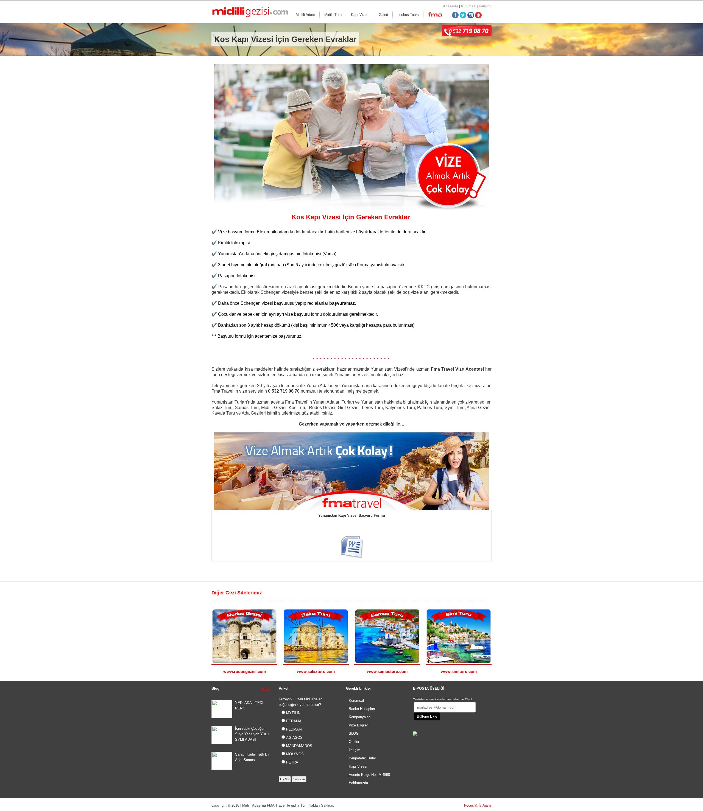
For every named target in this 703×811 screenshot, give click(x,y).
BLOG (354, 733)
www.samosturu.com (387, 671)
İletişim (485, 6)
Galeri (383, 15)
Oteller (354, 742)
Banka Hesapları (362, 709)
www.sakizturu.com (316, 671)
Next (489, 593)
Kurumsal (468, 6)
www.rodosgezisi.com (244, 671)
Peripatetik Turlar (362, 758)
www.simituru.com (459, 671)
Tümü (265, 690)
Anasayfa (450, 6)
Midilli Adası (305, 15)
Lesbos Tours (408, 15)
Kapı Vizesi (360, 15)
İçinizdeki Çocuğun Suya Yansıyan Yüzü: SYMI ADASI (252, 734)
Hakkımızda (358, 783)
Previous (483, 593)
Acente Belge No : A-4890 (369, 775)
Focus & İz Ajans (478, 805)
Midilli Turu (333, 15)
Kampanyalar (359, 717)
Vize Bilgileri (359, 725)
